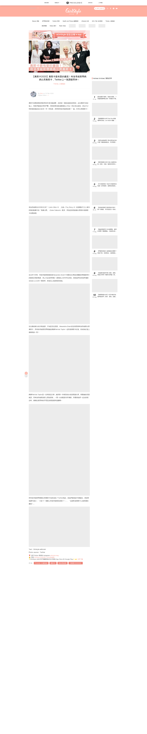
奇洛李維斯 (62, 563)
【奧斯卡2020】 (75, 563)
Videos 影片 (53, 26)
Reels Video (62, 26)
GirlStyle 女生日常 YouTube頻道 (44, 557)
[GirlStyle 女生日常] (73, 11)
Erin (41, 93)
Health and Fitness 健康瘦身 (70, 21)
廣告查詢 (90, 2)
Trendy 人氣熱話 (110, 21)
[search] (107, 8)
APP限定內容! (46, 21)
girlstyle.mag (54, 555)
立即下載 (80, 559)
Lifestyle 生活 (85, 21)
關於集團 (46, 2)
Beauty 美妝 (35, 21)
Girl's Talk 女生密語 (97, 21)
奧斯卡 (53, 563)
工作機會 (101, 2)
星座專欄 (44, 26)
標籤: (31, 563)
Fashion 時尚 (56, 21)
